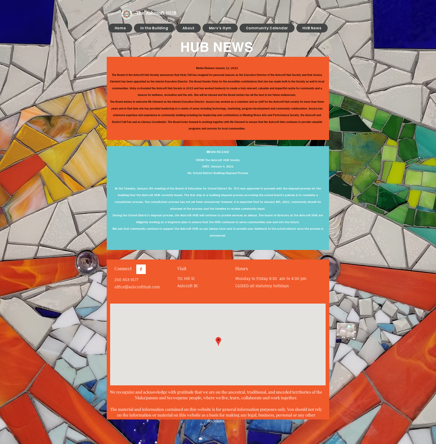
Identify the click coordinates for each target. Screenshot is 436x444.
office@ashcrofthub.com (137, 287)
